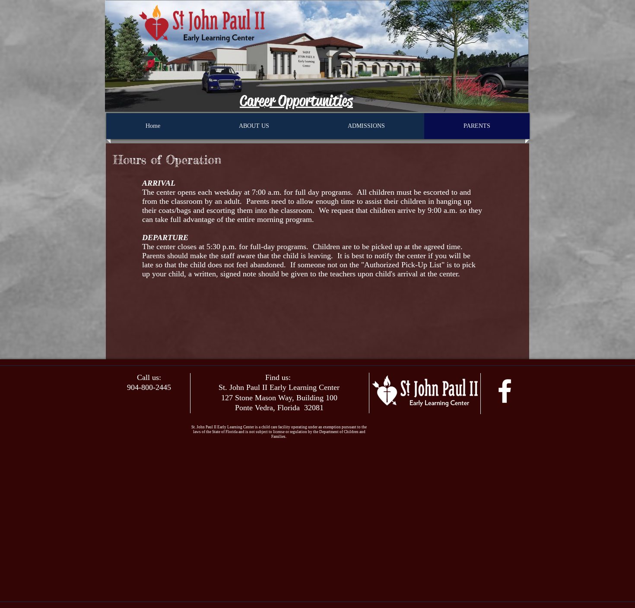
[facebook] (505, 391)
